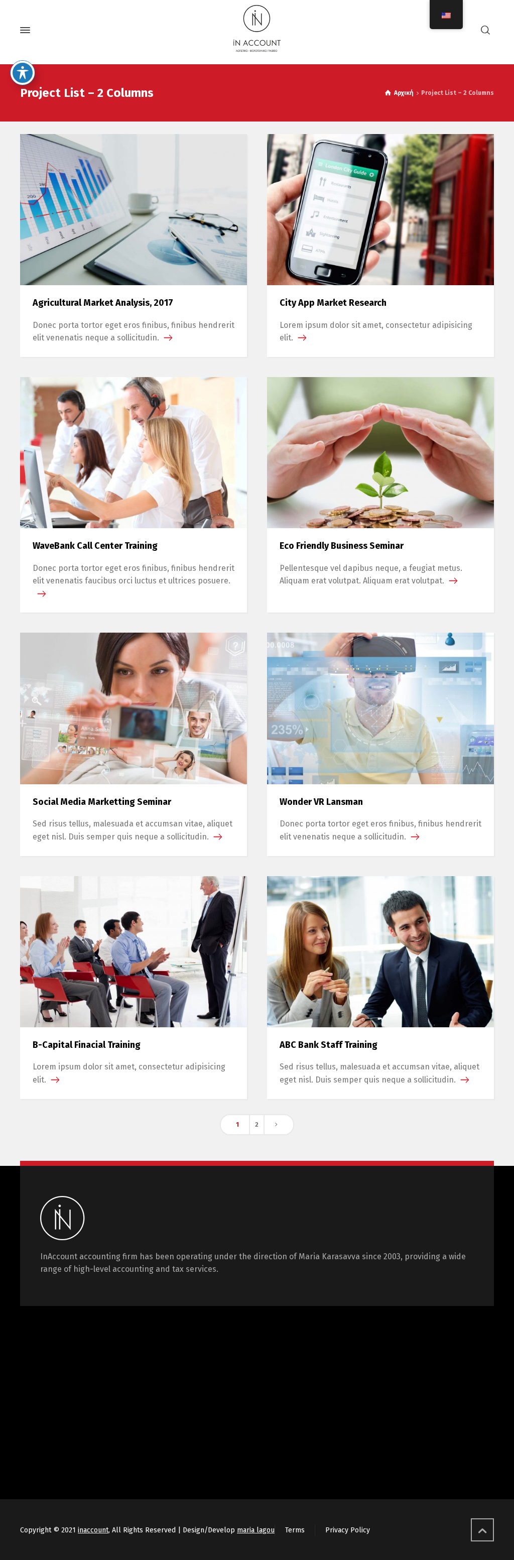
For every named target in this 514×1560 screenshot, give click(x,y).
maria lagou (256, 1530)
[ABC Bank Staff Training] (380, 950)
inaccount (93, 1530)
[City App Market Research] (380, 208)
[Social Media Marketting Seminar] (133, 707)
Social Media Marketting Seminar (102, 801)
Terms (295, 1530)
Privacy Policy (347, 1530)
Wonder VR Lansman (321, 801)
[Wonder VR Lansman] (380, 707)
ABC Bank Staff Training (328, 1044)
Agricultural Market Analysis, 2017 (103, 302)
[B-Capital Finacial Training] (133, 950)
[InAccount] (257, 30)
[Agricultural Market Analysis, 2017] (133, 208)
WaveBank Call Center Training (95, 545)
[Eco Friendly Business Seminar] (380, 452)
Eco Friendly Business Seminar (342, 545)
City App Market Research (333, 302)
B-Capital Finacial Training (87, 1044)
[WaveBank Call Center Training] (133, 452)
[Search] (485, 30)
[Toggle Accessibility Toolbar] (23, 73)
